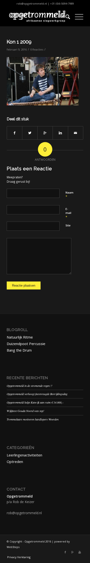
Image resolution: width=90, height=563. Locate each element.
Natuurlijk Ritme (20, 337)
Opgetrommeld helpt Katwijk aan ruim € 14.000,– (35, 402)
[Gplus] (72, 552)
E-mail (68, 213)
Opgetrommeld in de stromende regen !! (29, 386)
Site (68, 225)
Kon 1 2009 (19, 42)
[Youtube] (79, 552)
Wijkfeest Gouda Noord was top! (25, 411)
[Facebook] (65, 552)
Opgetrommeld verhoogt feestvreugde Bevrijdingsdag (37, 394)
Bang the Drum (19, 350)
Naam (69, 195)
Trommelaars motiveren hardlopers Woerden (33, 419)
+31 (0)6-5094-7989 (62, 3)
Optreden (15, 461)
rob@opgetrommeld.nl (32, 3)
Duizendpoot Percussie (26, 343)
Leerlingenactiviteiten (24, 455)
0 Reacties (36, 49)
